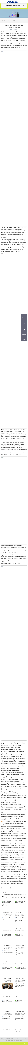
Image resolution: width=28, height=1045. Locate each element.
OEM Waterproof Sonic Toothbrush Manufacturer (14, 894)
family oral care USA (12, 821)
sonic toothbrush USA (9, 847)
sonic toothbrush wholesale (7, 828)
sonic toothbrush (19, 842)
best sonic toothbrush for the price (17, 850)
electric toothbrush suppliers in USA (15, 881)
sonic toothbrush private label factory (10, 862)
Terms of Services (18, 1040)
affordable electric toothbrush (14, 859)
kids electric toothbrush (12, 833)
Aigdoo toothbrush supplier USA (8, 849)
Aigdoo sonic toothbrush (18, 852)
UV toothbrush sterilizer (6, 852)
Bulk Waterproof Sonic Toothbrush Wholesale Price (15, 898)
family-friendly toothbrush (12, 840)
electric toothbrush (18, 847)
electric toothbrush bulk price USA (9, 854)
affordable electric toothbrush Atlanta (10, 873)
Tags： (3, 821)
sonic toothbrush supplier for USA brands (11, 830)
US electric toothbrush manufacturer (15, 19)
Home (3, 19)
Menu (24, 5)
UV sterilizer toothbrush (16, 835)
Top (24, 339)
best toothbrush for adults (17, 871)
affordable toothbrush (20, 828)
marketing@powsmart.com (12, 5)
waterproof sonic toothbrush (14, 864)
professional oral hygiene (18, 826)
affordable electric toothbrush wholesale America (13, 861)
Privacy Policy (9, 1040)
